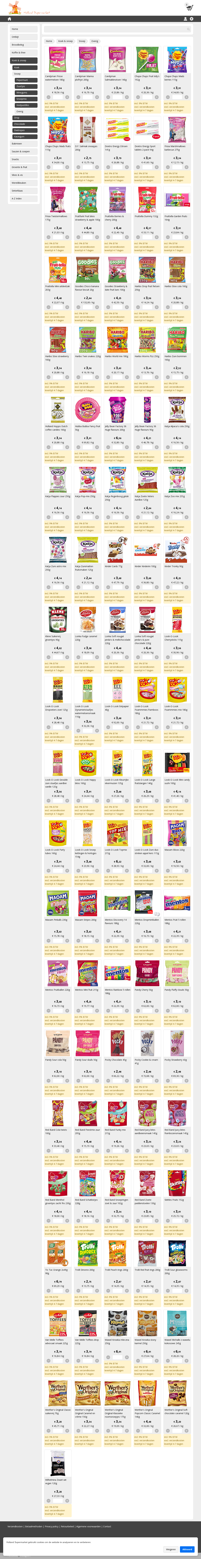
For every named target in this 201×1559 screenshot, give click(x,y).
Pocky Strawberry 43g (176, 1059)
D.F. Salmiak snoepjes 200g (86, 148)
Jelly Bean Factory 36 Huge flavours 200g (115, 428)
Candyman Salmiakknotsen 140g (116, 78)
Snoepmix (21, 98)
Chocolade (19, 123)
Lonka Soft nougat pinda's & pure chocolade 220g (144, 640)
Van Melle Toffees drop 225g (87, 1341)
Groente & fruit (19, 167)
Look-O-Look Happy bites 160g (85, 781)
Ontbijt (15, 36)
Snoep (17, 73)
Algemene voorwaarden (88, 1526)
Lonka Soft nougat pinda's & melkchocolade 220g (117, 640)
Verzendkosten (15, 1526)
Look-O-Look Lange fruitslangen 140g (145, 781)
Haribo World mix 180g (116, 356)
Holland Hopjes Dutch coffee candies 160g (56, 428)
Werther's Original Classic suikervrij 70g (58, 1411)
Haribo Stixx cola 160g (176, 286)
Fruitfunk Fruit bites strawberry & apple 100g (87, 218)
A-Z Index (17, 198)
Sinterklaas (17, 190)
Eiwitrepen (19, 130)
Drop (16, 117)
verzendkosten (57, 106)
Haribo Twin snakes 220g (88, 356)
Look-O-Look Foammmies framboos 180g (146, 710)
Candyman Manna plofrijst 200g (84, 78)
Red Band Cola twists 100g (56, 1131)
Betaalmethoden (33, 1526)
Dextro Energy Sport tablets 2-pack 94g (145, 148)
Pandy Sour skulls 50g (86, 1059)
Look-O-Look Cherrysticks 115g (173, 638)
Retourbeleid (67, 1526)
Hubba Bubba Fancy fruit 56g (87, 428)
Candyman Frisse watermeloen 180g (54, 78)
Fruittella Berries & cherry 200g (114, 218)
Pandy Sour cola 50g (55, 1059)
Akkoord (187, 1549)
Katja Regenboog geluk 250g (117, 498)
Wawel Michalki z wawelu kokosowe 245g (177, 1341)
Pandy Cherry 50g (144, 989)
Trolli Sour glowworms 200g (176, 1271)
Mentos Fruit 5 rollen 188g (175, 921)
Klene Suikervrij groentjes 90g (53, 638)
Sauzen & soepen (21, 151)
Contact (107, 1526)
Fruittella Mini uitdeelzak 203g (57, 288)
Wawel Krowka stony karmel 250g (145, 1341)
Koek (16, 67)
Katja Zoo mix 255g (175, 496)
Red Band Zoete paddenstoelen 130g (145, 1201)
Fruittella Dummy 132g (146, 216)
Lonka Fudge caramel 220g (86, 638)
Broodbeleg (18, 44)
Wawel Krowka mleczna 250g (117, 1341)
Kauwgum (19, 136)
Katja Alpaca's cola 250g (177, 426)
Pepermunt (22, 79)
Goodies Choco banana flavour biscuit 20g (87, 288)
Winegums (21, 92)
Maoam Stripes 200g (85, 919)
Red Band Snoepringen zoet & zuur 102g (116, 1201)
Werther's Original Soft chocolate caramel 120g (177, 1411)
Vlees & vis (17, 174)
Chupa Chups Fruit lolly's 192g (147, 78)
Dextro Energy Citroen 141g (116, 148)
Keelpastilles (22, 105)
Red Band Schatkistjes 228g (86, 1201)
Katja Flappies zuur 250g (57, 496)
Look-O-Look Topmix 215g (116, 851)
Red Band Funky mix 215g (115, 1131)
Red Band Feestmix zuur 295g (87, 1131)
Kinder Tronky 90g (174, 566)
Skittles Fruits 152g (174, 1199)
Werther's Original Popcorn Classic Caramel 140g (147, 1413)
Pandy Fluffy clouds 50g (177, 989)
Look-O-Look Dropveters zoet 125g (56, 708)
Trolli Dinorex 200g (84, 1269)
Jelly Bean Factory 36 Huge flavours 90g (145, 428)
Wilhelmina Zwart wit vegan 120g (55, 1481)
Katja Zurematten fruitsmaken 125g (84, 568)
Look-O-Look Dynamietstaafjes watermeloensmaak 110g (85, 711)
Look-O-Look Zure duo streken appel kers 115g (147, 851)
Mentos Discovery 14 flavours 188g (116, 921)
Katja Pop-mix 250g (85, 496)
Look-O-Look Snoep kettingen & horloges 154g (85, 853)
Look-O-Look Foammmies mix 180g (176, 708)
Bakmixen (17, 143)
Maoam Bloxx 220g (175, 849)
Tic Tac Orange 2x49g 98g (56, 1271)
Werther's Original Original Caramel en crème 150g (85, 1413)
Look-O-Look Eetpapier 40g (117, 708)
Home (15, 28)
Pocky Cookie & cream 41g (146, 1061)
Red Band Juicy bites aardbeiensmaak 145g (146, 1131)
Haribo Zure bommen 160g (176, 358)
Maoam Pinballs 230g (56, 919)
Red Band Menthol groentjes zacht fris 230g (58, 1201)
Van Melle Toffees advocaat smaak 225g (56, 1341)
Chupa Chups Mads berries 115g (174, 78)
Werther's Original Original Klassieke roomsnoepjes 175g (115, 1413)
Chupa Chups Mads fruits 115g (58, 148)
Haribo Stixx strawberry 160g (57, 358)
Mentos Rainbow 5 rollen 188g (117, 991)
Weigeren (171, 1549)
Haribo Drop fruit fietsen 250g (147, 288)
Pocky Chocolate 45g (115, 1059)
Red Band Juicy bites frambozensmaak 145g (176, 1131)
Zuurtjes (20, 86)
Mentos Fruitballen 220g (57, 989)
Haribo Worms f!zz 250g (147, 356)
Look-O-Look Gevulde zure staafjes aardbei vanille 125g (56, 783)
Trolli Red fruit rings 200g (147, 1269)
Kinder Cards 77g (113, 566)
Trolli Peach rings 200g (116, 1269)
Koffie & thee (18, 52)
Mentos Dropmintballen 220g (147, 921)
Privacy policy (51, 1526)
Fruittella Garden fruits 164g (176, 218)
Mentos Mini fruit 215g (86, 989)
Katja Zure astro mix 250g (55, 568)
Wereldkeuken (19, 182)
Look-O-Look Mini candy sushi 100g (177, 781)
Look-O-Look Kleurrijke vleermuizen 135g (117, 781)
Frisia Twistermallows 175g (56, 218)
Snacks (15, 159)
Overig (19, 111)
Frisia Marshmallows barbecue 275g (175, 148)
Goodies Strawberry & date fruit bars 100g (116, 288)
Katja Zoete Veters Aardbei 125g (144, 498)
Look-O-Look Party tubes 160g (55, 851)
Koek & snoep (19, 60)
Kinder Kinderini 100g (145, 566)
